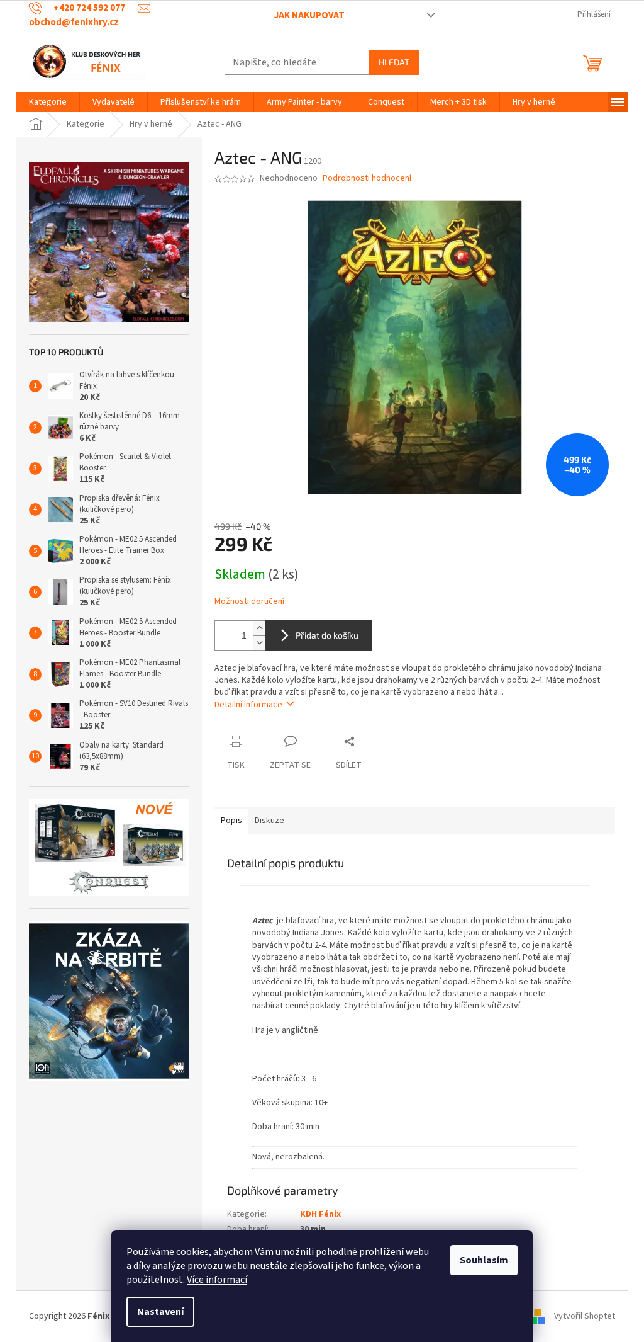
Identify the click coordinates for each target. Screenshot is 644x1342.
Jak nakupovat (309, 15)
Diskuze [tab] (269, 820)
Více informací (217, 1280)
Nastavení (160, 1312)
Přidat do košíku (327, 635)
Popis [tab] (231, 820)
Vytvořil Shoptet (584, 1316)
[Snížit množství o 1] (259, 642)
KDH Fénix (320, 1214)
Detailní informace (248, 704)
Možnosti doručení (249, 602)
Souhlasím (484, 1260)
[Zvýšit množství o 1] (259, 628)
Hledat (394, 62)
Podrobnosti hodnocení (367, 179)
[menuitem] (47, 102)
